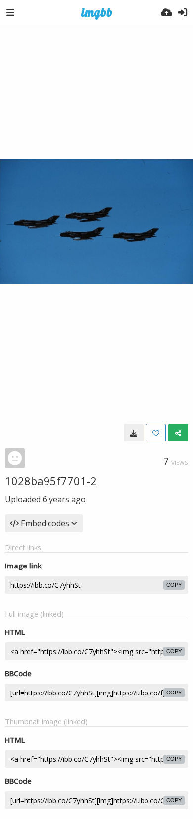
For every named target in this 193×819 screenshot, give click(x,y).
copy (174, 585)
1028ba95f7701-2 (50, 480)
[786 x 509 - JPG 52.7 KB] (134, 432)
